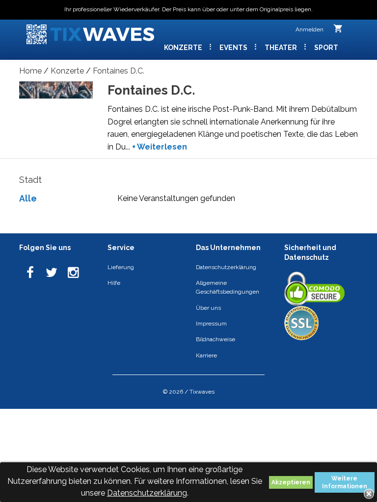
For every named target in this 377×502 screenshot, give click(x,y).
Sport (326, 47)
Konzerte (184, 47)
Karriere (206, 355)
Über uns (208, 307)
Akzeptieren (290, 482)
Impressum (211, 323)
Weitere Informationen (344, 482)
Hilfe (114, 282)
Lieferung (121, 267)
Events (234, 47)
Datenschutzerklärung (147, 493)
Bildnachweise (215, 339)
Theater (281, 47)
